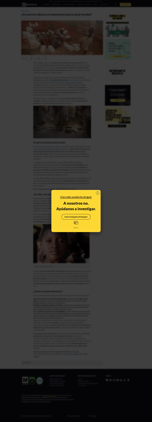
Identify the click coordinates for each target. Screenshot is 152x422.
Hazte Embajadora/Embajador (76, 217)
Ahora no (76, 227)
